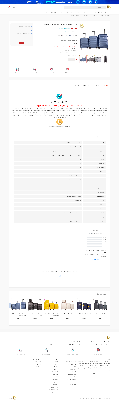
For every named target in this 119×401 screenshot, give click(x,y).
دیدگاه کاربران (67, 28)
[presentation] (109, 305)
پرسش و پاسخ (60, 28)
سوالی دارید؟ (53, 12)
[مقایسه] (108, 35)
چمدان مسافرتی (93, 12)
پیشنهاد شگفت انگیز (75, 12)
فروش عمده (84, 12)
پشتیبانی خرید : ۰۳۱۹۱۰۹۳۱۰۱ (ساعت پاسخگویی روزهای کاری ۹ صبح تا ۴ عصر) (86, 342)
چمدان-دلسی (71, 59)
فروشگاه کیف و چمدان (63, 12)
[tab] (105, 85)
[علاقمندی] (108, 32)
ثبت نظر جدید (95, 259)
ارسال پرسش (59, 276)
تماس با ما (46, 12)
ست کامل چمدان (68, 31)
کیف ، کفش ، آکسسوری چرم (104, 12)
